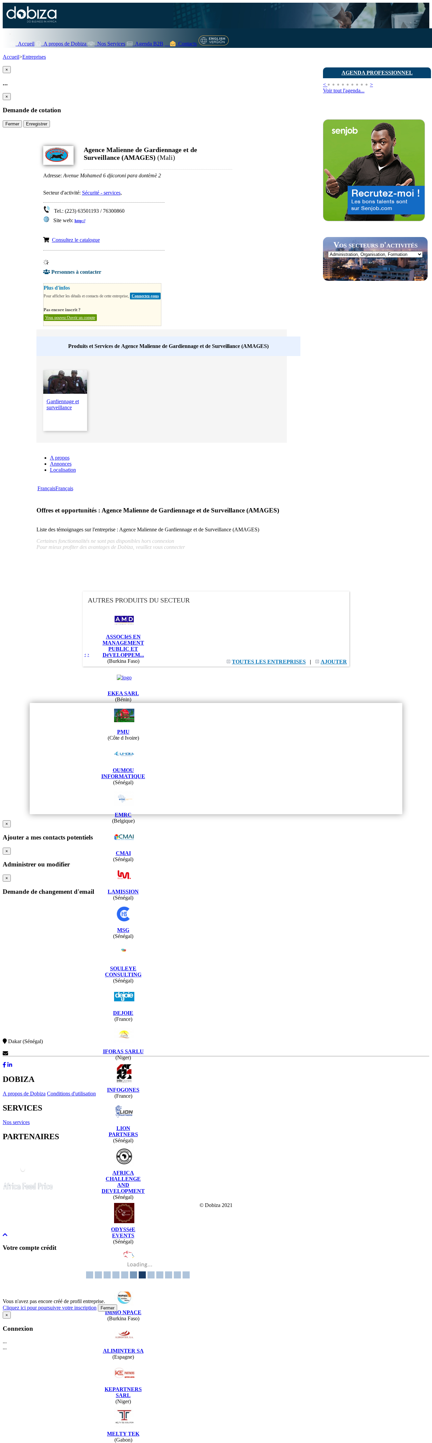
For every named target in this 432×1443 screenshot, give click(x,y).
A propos (60, 458)
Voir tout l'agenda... (343, 90)
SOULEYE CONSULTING (123, 971)
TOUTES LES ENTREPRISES (269, 662)
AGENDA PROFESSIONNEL (377, 73)
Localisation (63, 470)
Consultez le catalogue (76, 240)
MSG (123, 930)
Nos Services (109, 44)
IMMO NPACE (123, 1312)
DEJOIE (123, 1013)
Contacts (186, 44)
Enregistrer (36, 123)
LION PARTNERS (123, 1131)
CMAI (123, 853)
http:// (80, 220)
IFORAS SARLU (123, 1051)
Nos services (16, 1122)
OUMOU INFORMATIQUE (123, 773)
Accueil (25, 44)
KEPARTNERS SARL (123, 1392)
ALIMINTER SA (123, 1351)
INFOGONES (123, 1090)
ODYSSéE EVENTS (123, 1232)
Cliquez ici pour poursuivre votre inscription (50, 1308)
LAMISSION (123, 891)
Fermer (12, 123)
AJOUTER (334, 662)
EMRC (123, 815)
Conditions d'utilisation (71, 1093)
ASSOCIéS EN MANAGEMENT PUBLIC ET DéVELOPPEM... (123, 646)
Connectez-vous (145, 296)
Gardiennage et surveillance (63, 404)
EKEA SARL (123, 693)
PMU (123, 732)
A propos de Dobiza (64, 44)
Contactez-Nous (26, 1053)
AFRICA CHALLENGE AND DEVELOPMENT (123, 1182)
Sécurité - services (101, 193)
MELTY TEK (123, 1434)
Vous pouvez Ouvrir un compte (70, 317)
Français (46, 488)
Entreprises (34, 57)
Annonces (61, 464)
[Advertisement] (373, 405)
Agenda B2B (148, 44)
